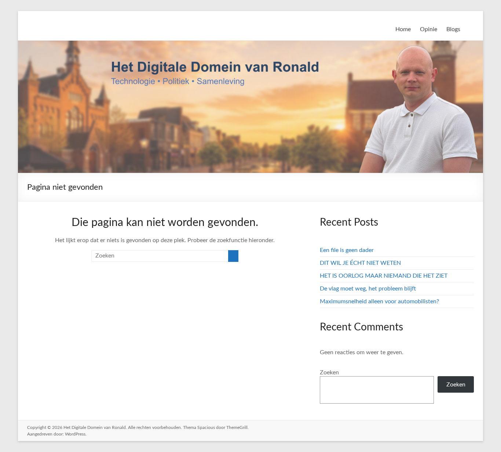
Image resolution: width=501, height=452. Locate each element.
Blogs (453, 29)
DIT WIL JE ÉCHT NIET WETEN (360, 263)
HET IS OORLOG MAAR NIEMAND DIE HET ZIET (383, 276)
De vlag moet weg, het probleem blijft (368, 289)
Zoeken (329, 372)
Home (403, 29)
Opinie (428, 29)
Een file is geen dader (347, 250)
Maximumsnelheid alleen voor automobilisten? (379, 301)
